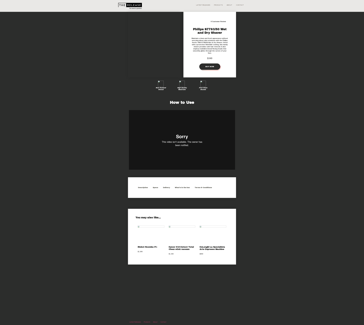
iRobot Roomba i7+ (147, 247)
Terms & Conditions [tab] (203, 187)
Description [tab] (143, 187)
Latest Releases (203, 5)
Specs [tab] (155, 187)
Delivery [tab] (166, 187)
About (229, 5)
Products (218, 5)
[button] (154, 63)
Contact (240, 5)
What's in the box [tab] (182, 187)
